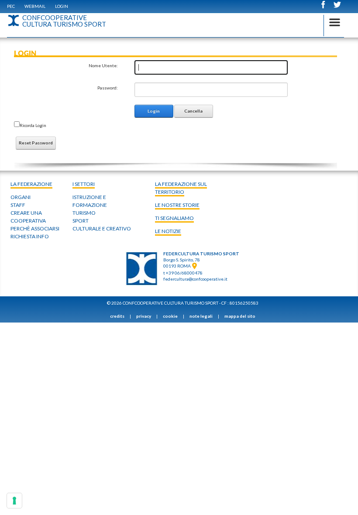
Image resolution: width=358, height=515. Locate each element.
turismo (84, 212)
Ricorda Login (33, 125)
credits (117, 316)
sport (80, 220)
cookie (170, 316)
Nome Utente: (103, 65)
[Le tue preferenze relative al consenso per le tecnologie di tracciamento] (14, 500)
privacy (143, 316)
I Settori (83, 184)
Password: (107, 87)
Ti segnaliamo (174, 218)
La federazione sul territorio (181, 188)
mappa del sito (239, 316)
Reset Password (36, 142)
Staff (17, 205)
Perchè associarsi (34, 228)
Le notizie (168, 231)
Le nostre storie (177, 205)
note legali (201, 316)
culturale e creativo (101, 228)
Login (61, 6)
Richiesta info (29, 236)
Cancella (193, 110)
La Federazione (31, 184)
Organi (20, 197)
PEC (11, 6)
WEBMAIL (34, 6)
